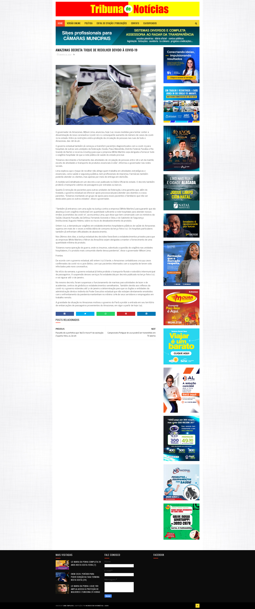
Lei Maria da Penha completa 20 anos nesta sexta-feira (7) (86, 563)
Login (107, 606)
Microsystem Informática (94, 606)
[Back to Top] (197, 606)
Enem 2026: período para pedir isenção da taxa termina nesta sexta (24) (85, 576)
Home (60, 23)
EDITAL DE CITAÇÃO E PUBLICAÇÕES (112, 23)
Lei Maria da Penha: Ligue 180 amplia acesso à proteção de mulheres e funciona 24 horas (85, 588)
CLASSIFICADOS (150, 23)
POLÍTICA (88, 23)
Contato (135, 23)
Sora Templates (68, 606)
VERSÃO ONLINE (73, 23)
